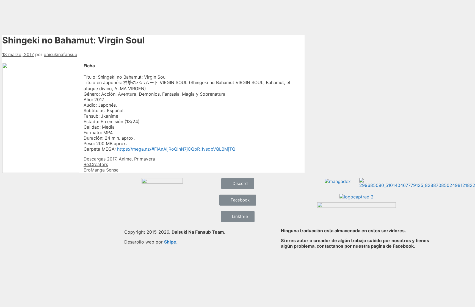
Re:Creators (96, 164)
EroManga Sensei (102, 170)
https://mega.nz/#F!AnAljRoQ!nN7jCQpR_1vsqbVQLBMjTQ (176, 149)
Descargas (95, 159)
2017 (111, 159)
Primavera (144, 159)
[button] (237, 183)
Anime (125, 159)
